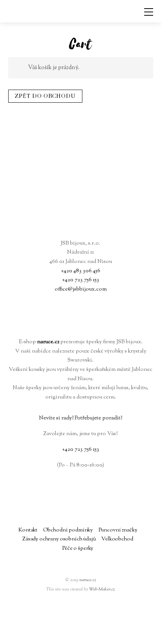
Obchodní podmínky (68, 530)
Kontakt (27, 530)
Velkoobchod (117, 539)
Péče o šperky (77, 548)
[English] (134, 630)
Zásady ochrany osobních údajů (59, 539)
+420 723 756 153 (80, 280)
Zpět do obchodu (45, 96)
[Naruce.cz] (80, 225)
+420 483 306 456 (80, 271)
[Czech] (125, 630)
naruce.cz (87, 580)
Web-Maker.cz (102, 589)
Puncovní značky (117, 530)
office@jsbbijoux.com (81, 289)
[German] (143, 630)
